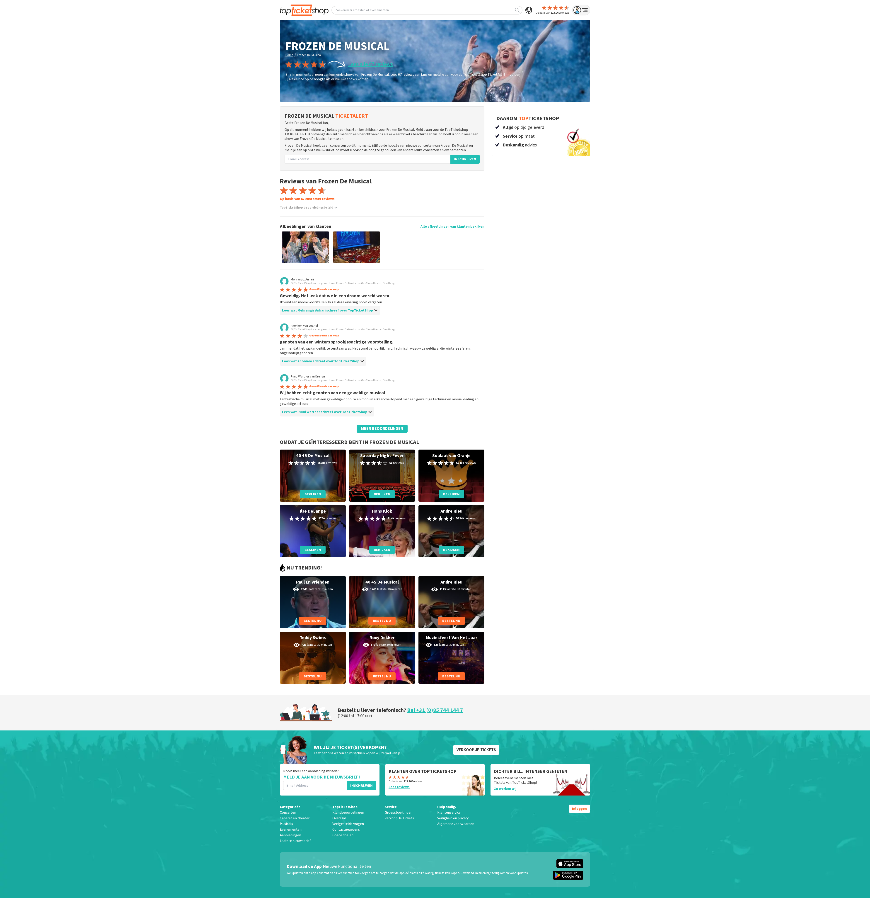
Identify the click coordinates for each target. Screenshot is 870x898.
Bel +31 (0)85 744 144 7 (435, 710)
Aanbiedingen (290, 835)
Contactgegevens (346, 829)
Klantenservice (449, 812)
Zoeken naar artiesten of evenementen (362, 10)
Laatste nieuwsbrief (295, 840)
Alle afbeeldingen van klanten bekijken (452, 226)
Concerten (288, 812)
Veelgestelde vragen (348, 823)
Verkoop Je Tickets (399, 818)
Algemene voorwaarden (455, 823)
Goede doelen (342, 835)
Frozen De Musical (309, 55)
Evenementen (291, 829)
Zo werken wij (505, 788)
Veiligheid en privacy (453, 818)
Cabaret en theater (294, 818)
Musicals (286, 823)
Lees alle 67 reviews (370, 64)
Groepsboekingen (398, 812)
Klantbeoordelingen (348, 812)
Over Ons (339, 818)
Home (289, 55)
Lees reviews (399, 787)
